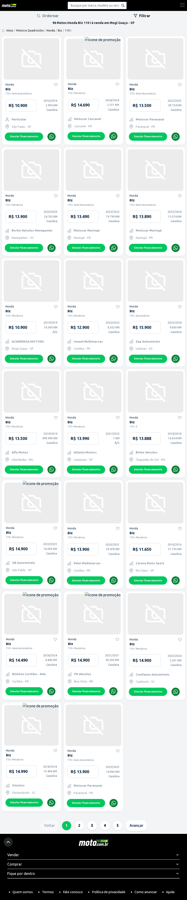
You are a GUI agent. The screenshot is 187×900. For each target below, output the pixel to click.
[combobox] (97, 5)
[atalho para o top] (8, 842)
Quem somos (23, 892)
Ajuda (170, 892)
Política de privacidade (108, 892)
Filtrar (144, 16)
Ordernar (50, 16)
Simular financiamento (24, 136)
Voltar (49, 825)
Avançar (136, 825)
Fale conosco (73, 892)
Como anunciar (146, 892)
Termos (48, 892)
